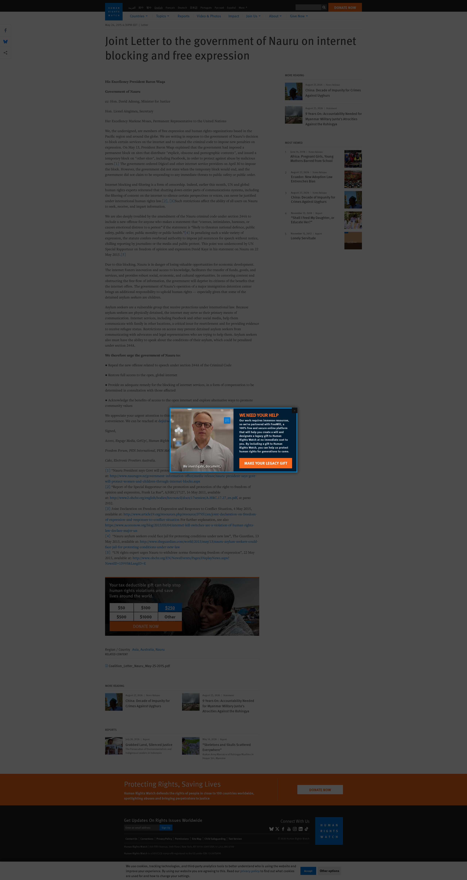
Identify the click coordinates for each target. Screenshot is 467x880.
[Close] (294, 410)
